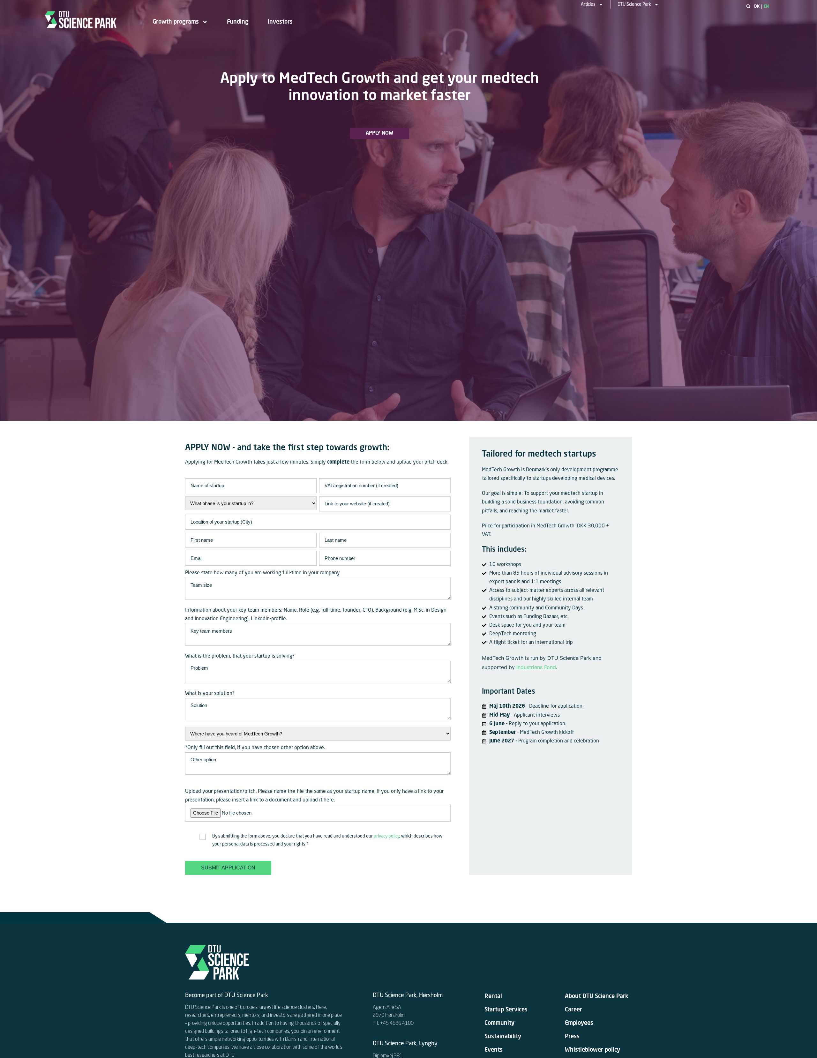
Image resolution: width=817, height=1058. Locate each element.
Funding (238, 22)
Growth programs (176, 22)
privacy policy (386, 836)
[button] (748, 6)
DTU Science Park (634, 4)
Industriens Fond (536, 667)
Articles (588, 4)
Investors (280, 22)
